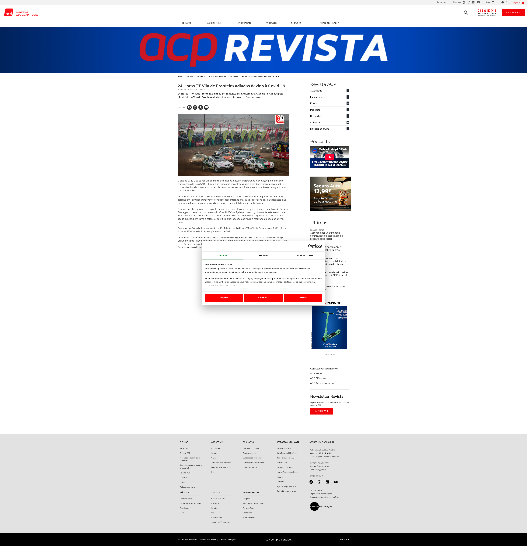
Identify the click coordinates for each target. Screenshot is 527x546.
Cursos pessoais (249, 453)
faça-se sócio (513, 12)
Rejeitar (224, 297)
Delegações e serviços (319, 466)
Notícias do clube (218, 76)
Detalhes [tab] (263, 255)
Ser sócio (183, 448)
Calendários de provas (286, 491)
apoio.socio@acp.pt (317, 469)
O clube (189, 76)
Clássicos (329, 122)
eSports (280, 477)
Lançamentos (329, 97)
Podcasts (329, 109)
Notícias (280, 481)
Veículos (184, 492)
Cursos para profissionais (253, 462)
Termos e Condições (227, 539)
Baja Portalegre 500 (285, 458)
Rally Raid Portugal (285, 467)
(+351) (320, 453)
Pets (213, 472)
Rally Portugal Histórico (287, 453)
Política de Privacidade (187, 539)
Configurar (262, 297)
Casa (213, 458)
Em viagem (216, 448)
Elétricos (183, 513)
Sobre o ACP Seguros (220, 522)
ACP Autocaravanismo (322, 383)
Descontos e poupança (221, 467)
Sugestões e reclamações (320, 493)
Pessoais (215, 503)
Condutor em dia (250, 467)
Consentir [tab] (222, 255)
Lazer (213, 513)
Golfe (182, 482)
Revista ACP (202, 76)
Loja (488, 2)
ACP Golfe (316, 373)
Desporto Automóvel (288, 442)
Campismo (247, 513)
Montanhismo (249, 517)
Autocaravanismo (187, 487)
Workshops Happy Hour (253, 503)
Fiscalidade (185, 508)
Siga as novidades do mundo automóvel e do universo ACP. (329, 403)
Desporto (329, 116)
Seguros (215, 492)
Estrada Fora (248, 508)
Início (180, 76)
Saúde (214, 453)
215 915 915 (487, 10)
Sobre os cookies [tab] (304, 255)
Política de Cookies (208, 539)
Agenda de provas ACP (286, 486)
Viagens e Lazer (251, 492)
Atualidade (329, 90)
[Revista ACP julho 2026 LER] (329, 325)
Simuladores (216, 517)
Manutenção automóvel (190, 503)
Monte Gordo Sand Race (287, 472)
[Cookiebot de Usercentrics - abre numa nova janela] (310, 246)
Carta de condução (251, 448)
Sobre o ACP (185, 453)
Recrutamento (315, 490)
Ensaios (329, 103)
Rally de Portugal (284, 448)
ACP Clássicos (318, 378)
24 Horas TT (282, 462)
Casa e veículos (218, 498)
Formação (248, 442)
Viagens (246, 498)
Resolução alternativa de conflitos (324, 497)
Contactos (441, 2)
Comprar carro (186, 498)
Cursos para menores (252, 458)
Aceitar (303, 297)
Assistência (217, 442)
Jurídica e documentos (221, 462)
